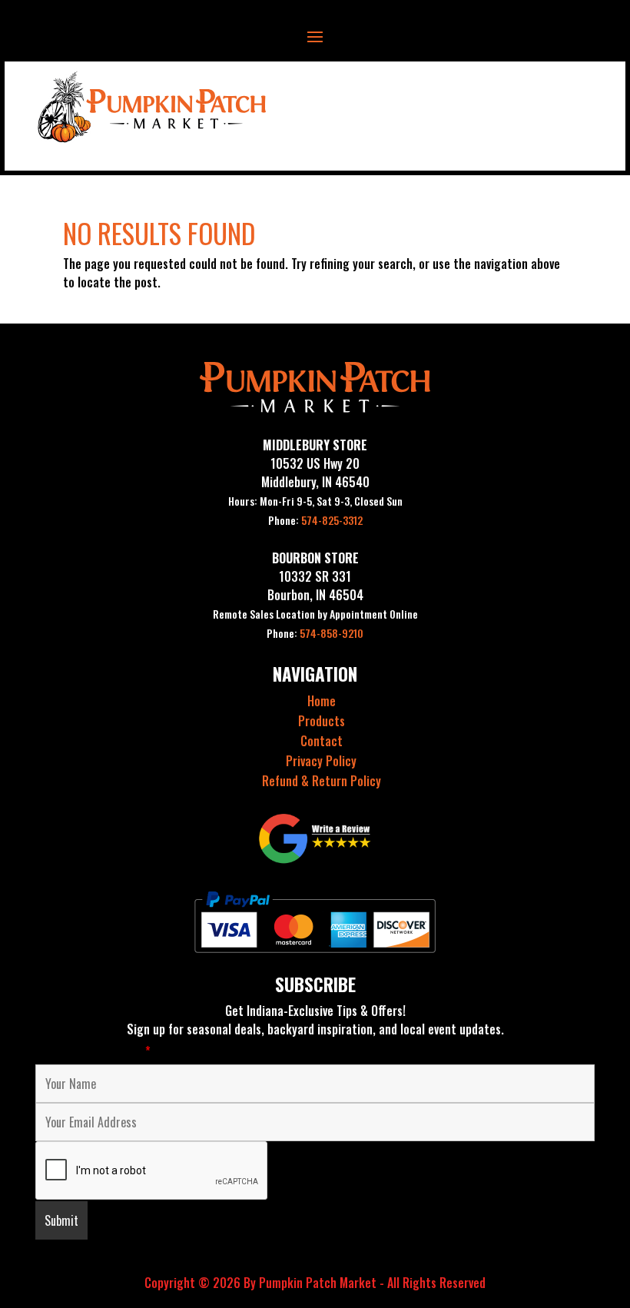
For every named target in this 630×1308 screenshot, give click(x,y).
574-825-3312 (315, 520)
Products (321, 721)
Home (321, 701)
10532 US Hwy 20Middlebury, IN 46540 (315, 472)
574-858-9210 (315, 633)
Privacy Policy (321, 761)
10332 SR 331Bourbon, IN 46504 (315, 585)
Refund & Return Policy (321, 781)
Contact (321, 741)
